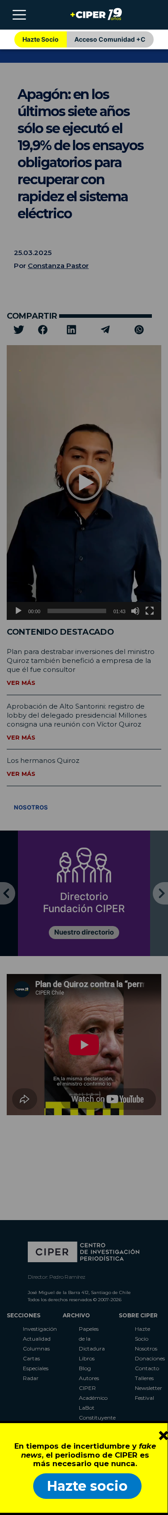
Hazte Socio (40, 39)
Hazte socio (87, 1486)
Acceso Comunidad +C (110, 39)
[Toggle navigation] (19, 14)
